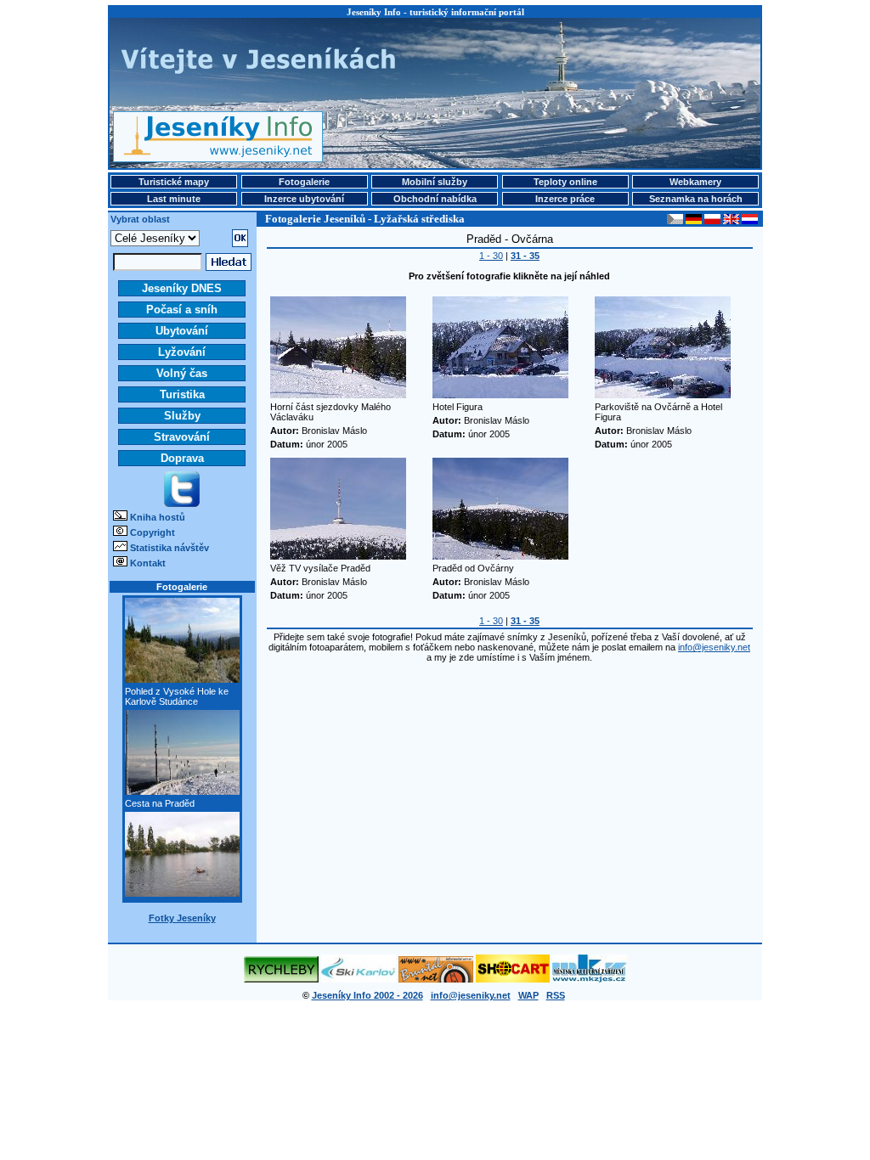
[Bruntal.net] (435, 979)
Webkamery (695, 182)
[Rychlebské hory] (281, 979)
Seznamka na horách (696, 199)
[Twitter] (182, 503)
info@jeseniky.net (714, 647)
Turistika (182, 394)
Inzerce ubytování (304, 199)
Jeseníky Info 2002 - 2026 (367, 995)
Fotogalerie (304, 182)
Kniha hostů (157, 517)
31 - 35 (525, 256)
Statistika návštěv (169, 548)
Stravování (182, 437)
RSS (555, 995)
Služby (182, 415)
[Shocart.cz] (513, 979)
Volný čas (181, 373)
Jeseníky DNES (182, 288)
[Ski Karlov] (358, 979)
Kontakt (148, 563)
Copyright (152, 532)
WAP (528, 995)
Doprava (182, 458)
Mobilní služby (434, 182)
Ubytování (181, 330)
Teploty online (565, 182)
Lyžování (182, 352)
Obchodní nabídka (435, 199)
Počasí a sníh (182, 309)
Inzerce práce (565, 199)
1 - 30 (491, 256)
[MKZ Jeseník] (589, 979)
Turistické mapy (173, 182)
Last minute (174, 199)
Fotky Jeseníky (182, 918)
